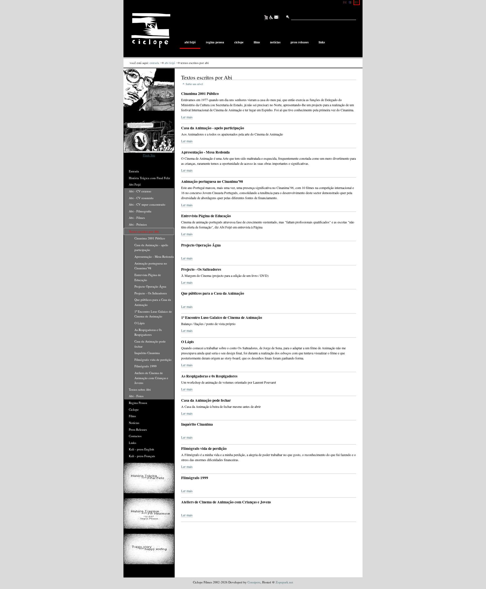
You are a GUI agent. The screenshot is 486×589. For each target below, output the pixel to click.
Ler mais (187, 117)
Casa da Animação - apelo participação (151, 247)
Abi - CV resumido (141, 198)
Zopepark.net (284, 582)
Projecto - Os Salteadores (150, 293)
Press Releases (300, 42)
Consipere (254, 582)
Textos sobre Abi (140, 389)
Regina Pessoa (215, 42)
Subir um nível (194, 84)
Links (322, 42)
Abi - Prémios (138, 224)
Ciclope (239, 42)
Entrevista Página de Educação (147, 277)
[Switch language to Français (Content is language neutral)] (351, 2)
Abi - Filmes (137, 217)
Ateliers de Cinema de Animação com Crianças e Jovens (151, 378)
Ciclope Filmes (150, 30)
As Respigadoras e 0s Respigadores (148, 332)
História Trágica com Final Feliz (149, 178)
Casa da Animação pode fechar (150, 343)
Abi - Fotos (136, 396)
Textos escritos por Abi (144, 231)
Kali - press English (141, 449)
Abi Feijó (190, 42)
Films (257, 42)
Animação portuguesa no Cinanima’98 (150, 265)
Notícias (275, 42)
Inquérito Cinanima (147, 353)
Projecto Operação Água (150, 286)
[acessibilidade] (271, 17)
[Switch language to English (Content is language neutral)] (345, 2)
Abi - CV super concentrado (147, 204)
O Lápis (139, 323)
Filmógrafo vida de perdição (153, 359)
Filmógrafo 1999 (145, 366)
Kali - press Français (142, 456)
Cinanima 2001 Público (149, 238)
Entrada (154, 63)
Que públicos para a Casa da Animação (152, 302)
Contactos (135, 436)
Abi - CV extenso (140, 191)
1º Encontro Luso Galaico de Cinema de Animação (153, 314)
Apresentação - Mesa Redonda (154, 256)
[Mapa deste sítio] (266, 17)
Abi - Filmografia (140, 211)
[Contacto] (276, 17)
